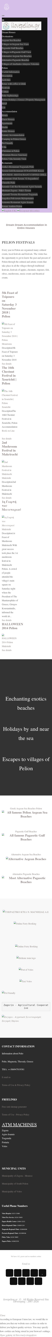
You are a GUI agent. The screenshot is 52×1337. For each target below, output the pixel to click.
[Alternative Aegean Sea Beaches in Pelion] (26, 858)
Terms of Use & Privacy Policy (16, 1084)
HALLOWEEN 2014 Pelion (12, 626)
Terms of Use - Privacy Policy (15, 1114)
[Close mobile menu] (3, 20)
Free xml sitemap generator (14, 1106)
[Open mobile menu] (3, 15)
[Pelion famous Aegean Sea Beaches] (26, 813)
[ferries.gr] (26, 945)
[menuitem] (8, 32)
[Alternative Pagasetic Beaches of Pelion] (26, 879)
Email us (26, 1263)
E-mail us (6, 1077)
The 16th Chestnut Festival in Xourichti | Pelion (9, 375)
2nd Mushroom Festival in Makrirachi (10, 448)
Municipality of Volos (12, 1191)
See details (7, 363)
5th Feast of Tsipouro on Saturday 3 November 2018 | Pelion (10, 304)
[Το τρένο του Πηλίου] (26, 957)
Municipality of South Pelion (15, 1183)
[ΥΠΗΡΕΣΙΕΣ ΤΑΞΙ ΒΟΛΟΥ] (25, 980)
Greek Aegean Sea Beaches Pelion (26, 808)
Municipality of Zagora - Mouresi (17, 1175)
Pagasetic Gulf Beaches (26, 831)
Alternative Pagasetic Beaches (26, 873)
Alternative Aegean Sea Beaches (26, 854)
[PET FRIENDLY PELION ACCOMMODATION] (8, 992)
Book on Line (8, 430)
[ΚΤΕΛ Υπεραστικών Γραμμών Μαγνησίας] (26, 911)
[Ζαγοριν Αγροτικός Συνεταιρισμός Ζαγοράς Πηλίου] (26, 1018)
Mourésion (7, 343)
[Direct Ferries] (25, 923)
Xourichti (6, 406)
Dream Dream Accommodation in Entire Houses (26, 226)
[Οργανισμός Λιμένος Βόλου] (26, 969)
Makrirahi (6, 477)
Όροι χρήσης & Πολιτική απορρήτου (18, 1335)
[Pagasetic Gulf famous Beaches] (26, 836)
